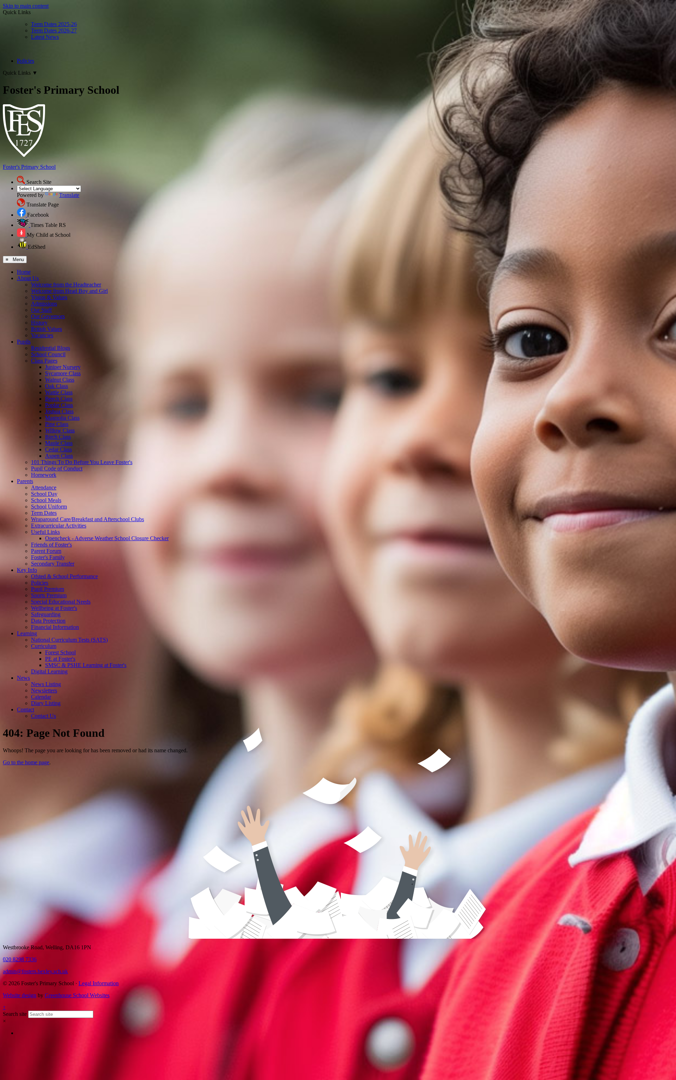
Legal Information (99, 983)
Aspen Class (59, 456)
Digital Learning (49, 671)
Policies (25, 61)
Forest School (60, 652)
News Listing (46, 684)
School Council (48, 354)
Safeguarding (46, 614)
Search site (15, 1014)
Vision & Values (49, 297)
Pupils (24, 342)
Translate (69, 195)
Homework (43, 475)
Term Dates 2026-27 (54, 30)
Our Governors (48, 316)
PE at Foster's (60, 659)
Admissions (44, 304)
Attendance (43, 487)
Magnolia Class (62, 418)
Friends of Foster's (51, 545)
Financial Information (55, 627)
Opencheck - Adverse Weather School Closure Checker (107, 538)
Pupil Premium (47, 589)
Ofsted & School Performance (64, 576)
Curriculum (43, 646)
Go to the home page (26, 762)
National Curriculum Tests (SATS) (69, 640)
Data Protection (48, 621)
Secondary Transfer (52, 564)
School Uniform (49, 507)
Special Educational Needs (60, 602)
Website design (19, 995)
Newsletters (44, 690)
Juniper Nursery (63, 367)
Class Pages (44, 361)
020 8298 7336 (20, 959)
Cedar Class (58, 449)
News (23, 678)
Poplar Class (59, 405)
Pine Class (56, 424)
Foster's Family (48, 557)
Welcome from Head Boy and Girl (69, 291)
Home (24, 272)
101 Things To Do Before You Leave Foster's (81, 462)
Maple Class (59, 443)
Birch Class (58, 437)
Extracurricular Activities (58, 526)
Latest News (45, 37)
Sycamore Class (63, 373)
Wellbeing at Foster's (54, 608)
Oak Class (56, 386)
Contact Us (43, 716)
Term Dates (44, 513)
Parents (25, 481)
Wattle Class (59, 392)
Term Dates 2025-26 (54, 24)
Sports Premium (49, 595)
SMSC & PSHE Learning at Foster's (85, 665)
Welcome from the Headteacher (66, 285)
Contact (25, 709)
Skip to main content (26, 6)
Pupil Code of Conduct (56, 468)
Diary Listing (46, 703)
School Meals (46, 500)
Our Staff (41, 310)
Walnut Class (59, 380)
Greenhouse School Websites (77, 995)
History (39, 323)
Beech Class (59, 399)
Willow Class (60, 430)
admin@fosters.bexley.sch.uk (35, 971)
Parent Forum (46, 551)
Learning (27, 633)
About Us (28, 278)
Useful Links (45, 532)
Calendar (41, 697)
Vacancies (42, 335)
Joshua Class (59, 411)
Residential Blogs (50, 348)
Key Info (27, 570)
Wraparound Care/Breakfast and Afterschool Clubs (87, 519)
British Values (46, 329)
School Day (44, 494)
